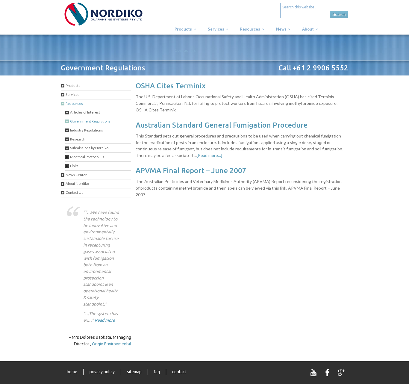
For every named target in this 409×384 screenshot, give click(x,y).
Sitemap (134, 371)
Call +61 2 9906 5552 (313, 68)
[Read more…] (209, 155)
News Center (76, 175)
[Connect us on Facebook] (327, 373)
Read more (105, 320)
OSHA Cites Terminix (171, 86)
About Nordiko (77, 183)
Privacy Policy (102, 371)
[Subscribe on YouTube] (313, 373)
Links (74, 166)
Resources (74, 103)
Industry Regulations (86, 130)
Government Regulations (90, 121)
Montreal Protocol (84, 157)
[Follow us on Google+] (341, 373)
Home (72, 371)
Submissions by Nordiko (89, 148)
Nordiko (113, 17)
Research (77, 139)
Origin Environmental (111, 343)
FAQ (157, 371)
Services (72, 94)
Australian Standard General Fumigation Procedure (221, 125)
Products (73, 85)
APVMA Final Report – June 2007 (191, 171)
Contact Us (74, 192)
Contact (179, 371)
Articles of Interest (85, 112)
